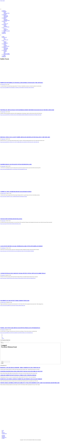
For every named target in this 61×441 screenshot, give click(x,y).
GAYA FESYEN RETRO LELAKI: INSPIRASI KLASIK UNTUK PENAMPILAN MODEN (21, 246)
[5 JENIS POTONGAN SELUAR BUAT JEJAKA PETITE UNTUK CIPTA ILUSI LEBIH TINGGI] (18, 271)
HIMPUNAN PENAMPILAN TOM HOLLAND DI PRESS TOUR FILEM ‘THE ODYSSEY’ (21, 82)
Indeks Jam (5, 17)
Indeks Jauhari (6, 16)
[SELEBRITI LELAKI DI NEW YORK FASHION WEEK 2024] (18, 298)
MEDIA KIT (4, 33)
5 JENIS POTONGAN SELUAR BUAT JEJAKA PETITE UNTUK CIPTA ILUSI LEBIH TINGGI (22, 273)
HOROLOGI (4, 14)
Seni (4, 52)
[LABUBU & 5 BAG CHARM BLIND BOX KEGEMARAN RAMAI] (15, 189)
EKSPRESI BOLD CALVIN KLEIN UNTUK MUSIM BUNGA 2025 (16, 164)
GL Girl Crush (6, 23)
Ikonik (5, 12)
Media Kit (3, 436)
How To (5, 28)
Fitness (5, 25)
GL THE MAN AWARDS (6, 54)
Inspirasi (5, 42)
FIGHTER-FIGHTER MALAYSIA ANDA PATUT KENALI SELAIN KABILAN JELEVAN (21, 371)
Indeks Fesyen (6, 29)
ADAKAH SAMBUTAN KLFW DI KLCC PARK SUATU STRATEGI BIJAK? (18, 375)
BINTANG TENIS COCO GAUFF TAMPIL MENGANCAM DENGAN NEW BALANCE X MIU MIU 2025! (25, 137)
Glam (3, 430)
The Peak (3, 432)
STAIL (3, 27)
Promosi (3, 438)
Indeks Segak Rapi (6, 26)
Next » (3, 338)
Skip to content (2, 0)
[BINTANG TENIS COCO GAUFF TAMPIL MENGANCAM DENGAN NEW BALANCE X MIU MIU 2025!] (18, 135)
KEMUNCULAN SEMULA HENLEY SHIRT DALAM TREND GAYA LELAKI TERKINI (21, 379)
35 (2, 337)
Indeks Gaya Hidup (6, 13)
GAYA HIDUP (4, 11)
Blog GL (5, 18)
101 (4, 38)
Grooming (5, 45)
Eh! (2, 431)
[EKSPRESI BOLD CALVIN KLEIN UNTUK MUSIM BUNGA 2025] (18, 162)
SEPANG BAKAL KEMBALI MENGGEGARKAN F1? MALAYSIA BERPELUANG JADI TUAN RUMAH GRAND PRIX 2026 (29, 382)
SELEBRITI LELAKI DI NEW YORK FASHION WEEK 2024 (14, 300)
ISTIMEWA (4, 10)
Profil (4, 22)
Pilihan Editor (6, 15)
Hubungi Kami (4, 437)
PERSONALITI (4, 21)
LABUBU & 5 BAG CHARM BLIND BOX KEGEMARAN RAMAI (15, 191)
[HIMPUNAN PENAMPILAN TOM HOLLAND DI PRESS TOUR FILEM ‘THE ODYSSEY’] (18, 80)
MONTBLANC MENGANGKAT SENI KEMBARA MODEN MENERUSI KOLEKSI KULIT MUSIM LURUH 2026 (27, 109)
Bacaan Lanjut (17, 87)
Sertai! (2, 363)
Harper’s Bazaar (4, 433)
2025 (4, 31)
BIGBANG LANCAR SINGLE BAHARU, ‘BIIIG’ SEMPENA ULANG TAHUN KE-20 (20, 367)
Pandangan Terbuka (7, 20)
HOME (3, 36)
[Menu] (0, 9)
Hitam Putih (5, 19)
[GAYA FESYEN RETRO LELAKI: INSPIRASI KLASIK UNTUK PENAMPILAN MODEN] (18, 244)
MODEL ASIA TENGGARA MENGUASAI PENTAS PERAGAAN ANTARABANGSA (20, 327)
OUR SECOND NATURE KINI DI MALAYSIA (11, 218)
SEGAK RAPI (4, 24)
